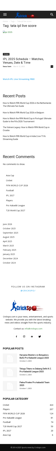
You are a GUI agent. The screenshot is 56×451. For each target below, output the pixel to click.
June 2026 (7, 224)
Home (5, 21)
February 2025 (9, 250)
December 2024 (10, 258)
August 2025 (9, 237)
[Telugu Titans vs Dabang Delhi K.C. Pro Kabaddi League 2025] (10, 372)
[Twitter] (40, 337)
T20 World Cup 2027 (15, 210)
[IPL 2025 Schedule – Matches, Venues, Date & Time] (28, 43)
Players (9, 200)
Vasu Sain (7, 66)
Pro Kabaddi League (15, 205)
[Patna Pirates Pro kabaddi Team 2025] (10, 386)
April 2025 (7, 241)
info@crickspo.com (33, 328)
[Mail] (32, 337)
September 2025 (10, 232)
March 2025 (8, 245)
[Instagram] (24, 337)
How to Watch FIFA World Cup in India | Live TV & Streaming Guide (24, 137)
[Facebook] (16, 337)
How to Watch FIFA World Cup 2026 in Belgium (23, 112)
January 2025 (9, 254)
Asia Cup (10, 175)
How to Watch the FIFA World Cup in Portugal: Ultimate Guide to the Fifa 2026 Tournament (27, 120)
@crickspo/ (28, 290)
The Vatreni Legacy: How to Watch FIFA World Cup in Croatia (26, 128)
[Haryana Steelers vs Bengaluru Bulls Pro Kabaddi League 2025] (10, 359)
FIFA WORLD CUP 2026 (17, 185)
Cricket (6, 54)
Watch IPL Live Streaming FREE (19, 79)
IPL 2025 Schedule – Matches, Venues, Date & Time (23, 60)
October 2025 (9, 228)
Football (10, 190)
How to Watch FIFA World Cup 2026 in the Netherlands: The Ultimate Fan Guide (27, 104)
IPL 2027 (10, 195)
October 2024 (9, 262)
